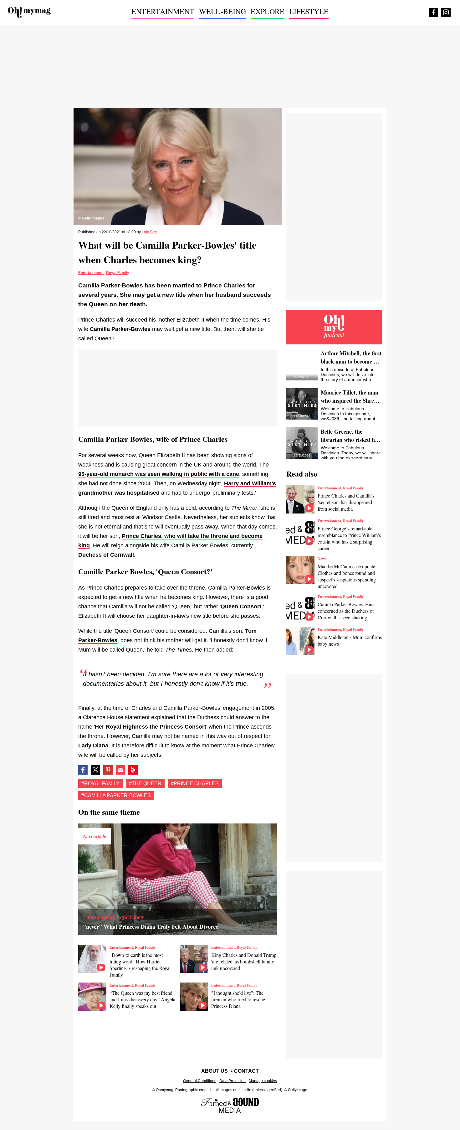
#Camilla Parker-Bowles (116, 795)
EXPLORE (267, 11)
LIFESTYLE (309, 11)
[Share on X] (95, 770)
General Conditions (199, 1081)
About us (214, 1071)
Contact (246, 1071)
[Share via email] (120, 770)
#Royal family (100, 783)
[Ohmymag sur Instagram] (446, 12)
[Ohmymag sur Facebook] (433, 12)
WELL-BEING (222, 11)
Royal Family (117, 273)
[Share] (108, 770)
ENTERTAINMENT (162, 11)
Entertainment (91, 273)
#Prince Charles (195, 783)
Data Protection (232, 1081)
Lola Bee (149, 232)
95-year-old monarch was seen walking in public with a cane (158, 474)
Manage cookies (263, 1081)
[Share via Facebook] (83, 770)
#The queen (145, 783)
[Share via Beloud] (133, 770)
